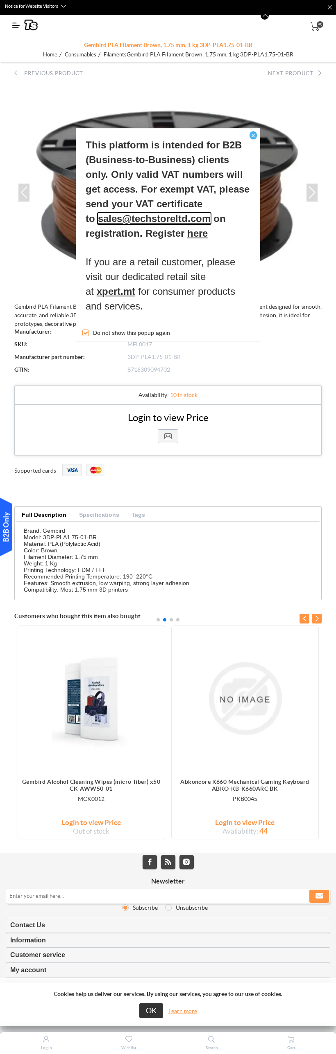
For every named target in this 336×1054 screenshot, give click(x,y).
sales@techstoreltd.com (154, 218)
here (197, 233)
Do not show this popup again (131, 333)
